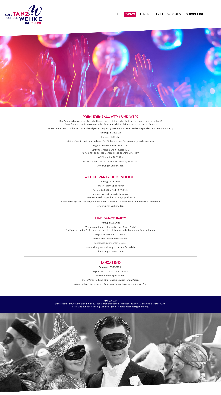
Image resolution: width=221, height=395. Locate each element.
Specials (174, 14)
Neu (119, 14)
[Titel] (22, 13)
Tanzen (143, 14)
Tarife (159, 14)
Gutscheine (195, 14)
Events (129, 14)
